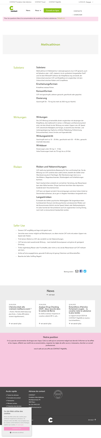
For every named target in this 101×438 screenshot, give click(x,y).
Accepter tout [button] (16, 428)
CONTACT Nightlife (55, 2)
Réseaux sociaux (12, 403)
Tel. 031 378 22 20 (34, 404)
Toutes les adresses (13, 395)
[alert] (17, 421)
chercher (78, 15)
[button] (17, 432)
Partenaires (10, 401)
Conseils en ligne (52, 10)
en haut (91, 420)
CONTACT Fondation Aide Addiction (20, 2)
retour (15, 29)
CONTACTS (78, 11)
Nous (37, 10)
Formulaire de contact (14, 398)
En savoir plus (19, 425)
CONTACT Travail (40, 2)
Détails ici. (61, 18)
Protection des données (14, 406)
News (28, 10)
